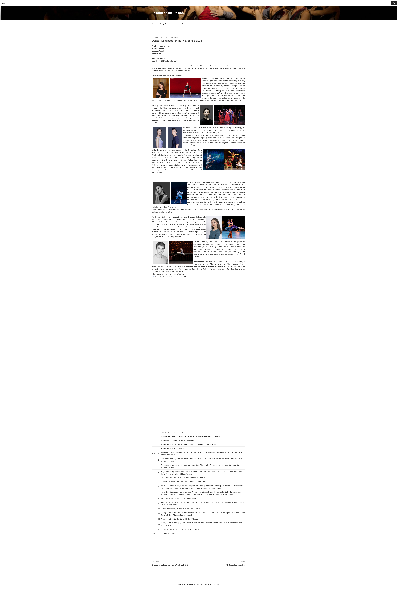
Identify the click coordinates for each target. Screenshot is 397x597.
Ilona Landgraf (171, 37)
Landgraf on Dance (168, 12)
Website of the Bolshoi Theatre (172, 448)
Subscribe (185, 24)
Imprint (187, 584)
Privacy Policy (195, 584)
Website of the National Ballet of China (175, 433)
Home (154, 24)
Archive (175, 24)
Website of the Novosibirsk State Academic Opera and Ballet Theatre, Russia (189, 444)
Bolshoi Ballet (161, 550)
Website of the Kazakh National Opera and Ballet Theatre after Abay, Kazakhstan (190, 436)
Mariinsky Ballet (176, 550)
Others (187, 550)
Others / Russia (212, 550)
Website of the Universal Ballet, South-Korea (177, 440)
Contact (181, 584)
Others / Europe (198, 550)
